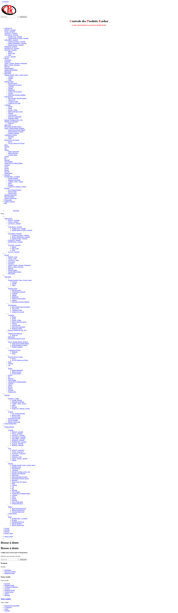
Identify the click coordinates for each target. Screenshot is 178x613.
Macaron (7, 66)
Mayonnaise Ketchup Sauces (12, 126)
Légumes (7, 165)
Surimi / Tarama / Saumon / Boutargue (15, 63)
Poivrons (7, 171)
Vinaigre (6, 146)
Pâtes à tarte (11, 53)
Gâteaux (10, 93)
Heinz (10, 138)
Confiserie (7, 105)
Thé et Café (11, 100)
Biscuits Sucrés (12, 83)
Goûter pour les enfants (15, 91)
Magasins (7, 595)
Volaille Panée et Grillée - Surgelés (18, 38)
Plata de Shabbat (9, 196)
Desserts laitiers (9, 68)
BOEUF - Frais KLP (18, 450)
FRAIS (6, 255)
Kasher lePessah (9, 427)
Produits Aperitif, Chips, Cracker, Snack (16, 75)
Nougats (10, 113)
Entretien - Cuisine (13, 398)
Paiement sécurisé (9, 590)
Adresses (7, 610)
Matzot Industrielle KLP (19, 508)
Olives (6, 166)
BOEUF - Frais (12, 257)
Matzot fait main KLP (18, 510)
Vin (5, 148)
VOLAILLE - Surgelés (11, 35)
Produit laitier (8, 173)
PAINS (6, 156)
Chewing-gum (12, 115)
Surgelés (10, 430)
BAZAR (7, 395)
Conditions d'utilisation (11, 587)
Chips (10, 80)
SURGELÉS (8, 218)
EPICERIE (7, 277)
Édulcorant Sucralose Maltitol (16, 95)
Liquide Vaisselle (13, 178)
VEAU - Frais (12, 258)
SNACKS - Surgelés (10, 50)
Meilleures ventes (9, 573)
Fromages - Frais (17, 457)
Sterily (10, 183)
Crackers (10, 76)
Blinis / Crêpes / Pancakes (12, 65)
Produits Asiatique (13, 133)
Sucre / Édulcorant (17, 502)
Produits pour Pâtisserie (11, 121)
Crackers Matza (12, 155)
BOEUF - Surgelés (10, 30)
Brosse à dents (12, 191)
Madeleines (11, 90)
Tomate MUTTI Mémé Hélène (13, 163)
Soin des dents (12, 193)
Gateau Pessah (12, 513)
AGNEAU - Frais (13, 260)
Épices (10, 141)
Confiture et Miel (13, 101)
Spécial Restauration (10, 423)
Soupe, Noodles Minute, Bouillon (14, 128)
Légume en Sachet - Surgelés (16, 41)
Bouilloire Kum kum (10, 195)
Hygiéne (14, 520)
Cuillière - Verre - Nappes (15, 181)
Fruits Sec (11, 123)
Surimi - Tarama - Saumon (19, 458)
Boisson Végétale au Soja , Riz (13, 120)
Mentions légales (9, 585)
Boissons (7, 160)
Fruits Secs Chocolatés (14, 116)
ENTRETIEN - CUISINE (12, 176)
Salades (14, 460)
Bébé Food (7, 125)
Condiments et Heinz (10, 135)
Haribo (10, 106)
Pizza (9, 55)
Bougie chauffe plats (10, 198)
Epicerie (10, 463)
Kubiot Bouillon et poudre (16, 131)
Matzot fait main (13, 153)
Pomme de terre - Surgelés (16, 45)
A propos (7, 588)
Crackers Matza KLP (18, 512)
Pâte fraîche (7, 71)
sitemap (6, 593)
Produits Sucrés (9, 81)
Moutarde (11, 136)
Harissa (6, 170)
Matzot (6, 150)
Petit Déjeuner (8, 96)
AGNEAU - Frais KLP (19, 453)
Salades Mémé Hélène (11, 70)
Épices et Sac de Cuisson (11, 140)
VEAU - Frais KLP (17, 452)
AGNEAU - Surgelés (10, 33)
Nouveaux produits (10, 571)
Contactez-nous (9, 592)
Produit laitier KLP (17, 503)
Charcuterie (7, 60)
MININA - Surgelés (18, 445)
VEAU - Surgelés (9, 31)
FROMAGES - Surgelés (11, 48)
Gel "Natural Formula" (15, 190)
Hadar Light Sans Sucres (15, 111)
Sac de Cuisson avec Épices (16, 143)
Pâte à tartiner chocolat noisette (17, 98)
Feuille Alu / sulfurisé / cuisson (17, 186)
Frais (9, 448)
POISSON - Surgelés (10, 46)
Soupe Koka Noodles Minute (16, 130)
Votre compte (6, 599)
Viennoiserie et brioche (15, 85)
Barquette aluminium (14, 180)
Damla (10, 108)
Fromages (7, 61)
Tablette (10, 88)
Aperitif (10, 78)
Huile (6, 145)
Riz (5, 158)
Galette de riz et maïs (14, 103)
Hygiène (6, 188)
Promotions (7, 570)
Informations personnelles (11, 605)
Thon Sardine (8, 161)
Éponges (10, 185)
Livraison (7, 583)
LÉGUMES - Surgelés (11, 40)
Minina (10, 51)
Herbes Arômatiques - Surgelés (17, 43)
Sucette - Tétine (12, 110)
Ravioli (6, 168)
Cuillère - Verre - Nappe (19, 403)
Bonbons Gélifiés (13, 118)
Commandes (8, 607)
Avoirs (6, 609)
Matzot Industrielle (13, 151)
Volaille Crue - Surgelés (15, 36)
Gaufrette (11, 86)
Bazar (10, 517)
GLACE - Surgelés (10, 56)
